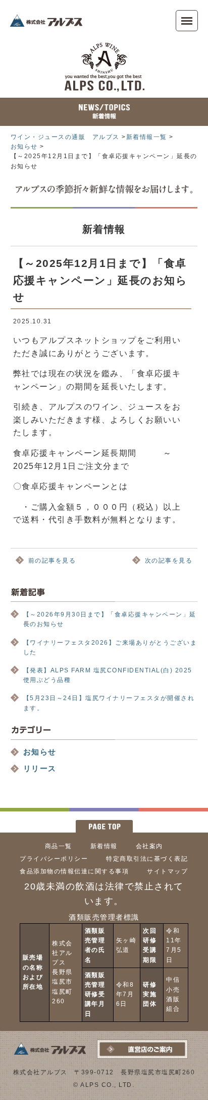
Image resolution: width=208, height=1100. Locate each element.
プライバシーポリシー (54, 858)
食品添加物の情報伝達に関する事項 (74, 871)
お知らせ (24, 146)
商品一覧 (58, 846)
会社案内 (149, 846)
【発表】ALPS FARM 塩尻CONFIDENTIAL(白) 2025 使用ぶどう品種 (110, 675)
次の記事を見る (169, 560)
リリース (40, 769)
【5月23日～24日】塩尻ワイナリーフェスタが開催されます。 (109, 703)
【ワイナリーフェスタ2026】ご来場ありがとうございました (110, 647)
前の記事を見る (52, 560)
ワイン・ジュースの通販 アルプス (65, 137)
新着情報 (104, 846)
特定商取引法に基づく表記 (147, 858)
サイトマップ (167, 871)
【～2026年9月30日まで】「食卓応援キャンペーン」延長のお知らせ (109, 619)
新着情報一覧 (146, 137)
